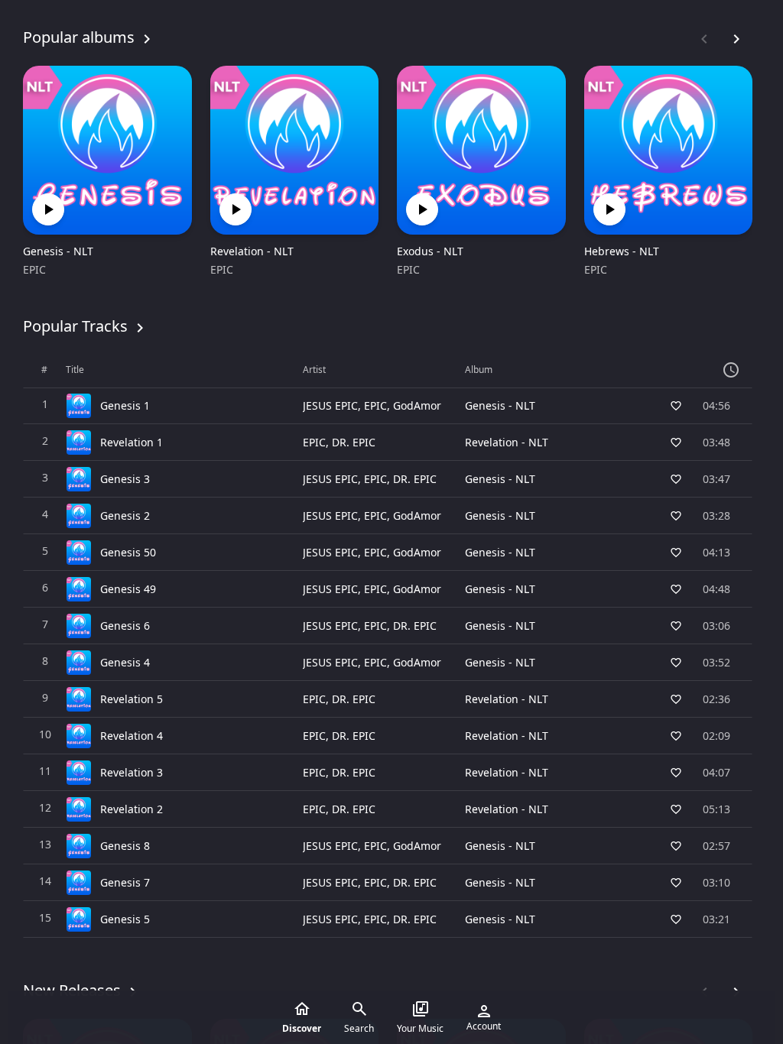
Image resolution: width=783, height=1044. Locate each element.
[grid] (387, 645)
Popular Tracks (75, 326)
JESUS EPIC (330, 405)
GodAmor (417, 405)
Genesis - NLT (58, 251)
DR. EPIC (353, 442)
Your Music (420, 1028)
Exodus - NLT (430, 251)
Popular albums (79, 37)
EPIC (34, 269)
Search (359, 1028)
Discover (301, 1028)
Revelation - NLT (252, 251)
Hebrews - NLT (621, 251)
